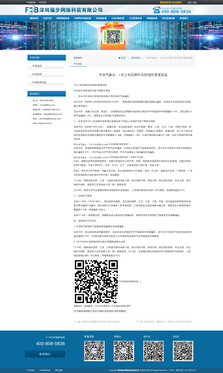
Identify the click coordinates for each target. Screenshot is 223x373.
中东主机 (42, 2)
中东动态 (37, 65)
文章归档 (34, 57)
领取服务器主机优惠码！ (171, 2)
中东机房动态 (39, 82)
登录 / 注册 (192, 2)
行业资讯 (37, 74)
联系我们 (44, 354)
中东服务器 (31, 2)
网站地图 (59, 370)
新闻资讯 (78, 57)
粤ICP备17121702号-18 (186, 370)
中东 (88, 84)
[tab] (46, 57)
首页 (123, 57)
